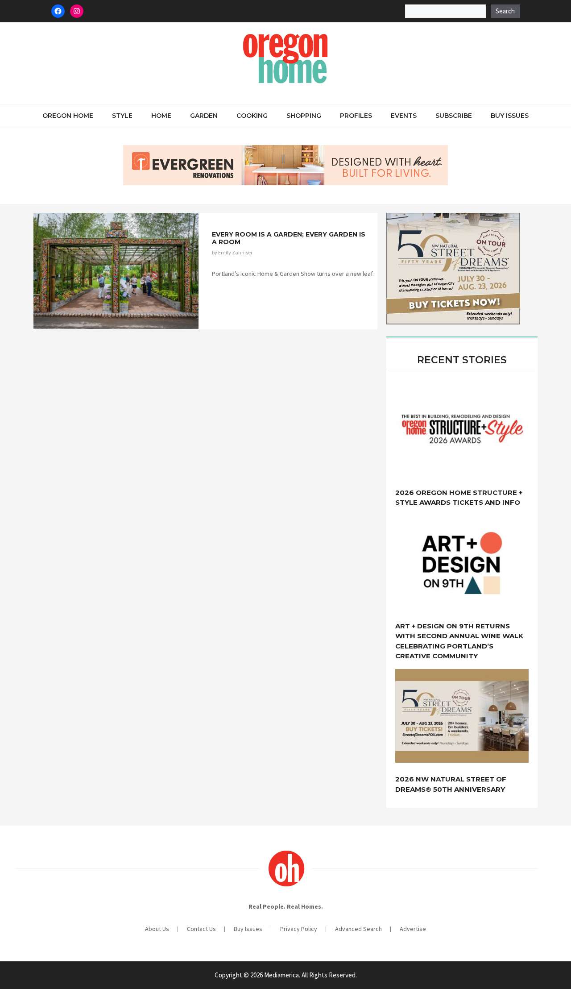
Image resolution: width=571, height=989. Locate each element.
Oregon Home (67, 116)
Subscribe (453, 116)
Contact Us (201, 929)
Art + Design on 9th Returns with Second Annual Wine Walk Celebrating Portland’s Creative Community (459, 641)
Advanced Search (358, 929)
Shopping (303, 116)
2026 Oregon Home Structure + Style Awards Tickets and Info (458, 497)
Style (122, 116)
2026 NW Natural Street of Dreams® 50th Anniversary (450, 784)
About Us (157, 929)
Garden (204, 116)
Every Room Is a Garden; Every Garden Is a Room (288, 238)
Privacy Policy (298, 929)
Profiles (356, 116)
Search (505, 11)
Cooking (252, 116)
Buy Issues (510, 116)
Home (161, 116)
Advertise (413, 929)
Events (404, 116)
